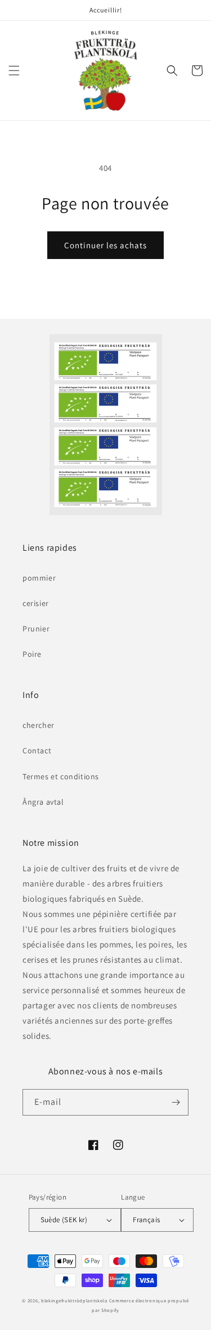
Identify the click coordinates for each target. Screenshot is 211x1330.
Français (146, 1219)
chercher (39, 725)
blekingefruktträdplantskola (74, 1300)
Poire (32, 654)
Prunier (36, 629)
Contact (37, 750)
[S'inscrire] (175, 1102)
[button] (14, 70)
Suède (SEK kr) (64, 1219)
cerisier (36, 603)
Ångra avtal (43, 802)
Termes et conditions (61, 776)
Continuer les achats (105, 245)
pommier (39, 578)
